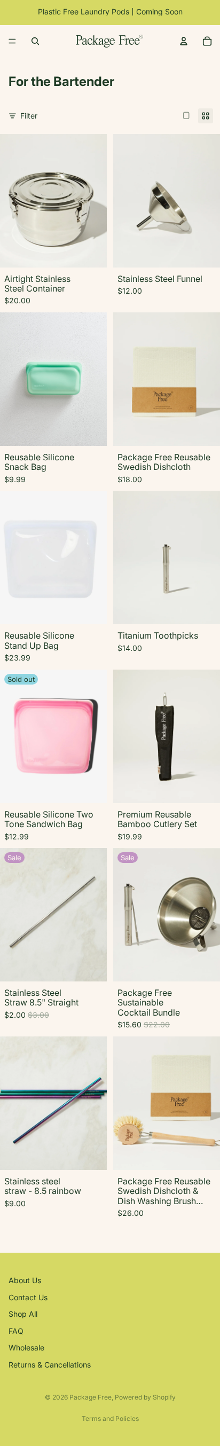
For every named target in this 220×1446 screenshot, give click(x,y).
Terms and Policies (110, 1418)
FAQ (16, 1330)
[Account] (183, 41)
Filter (28, 115)
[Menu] (12, 41)
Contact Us (28, 1296)
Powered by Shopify (145, 1397)
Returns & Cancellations (50, 1364)
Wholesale (26, 1347)
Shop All (23, 1313)
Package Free (90, 1397)
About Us (25, 1280)
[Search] (35, 41)
